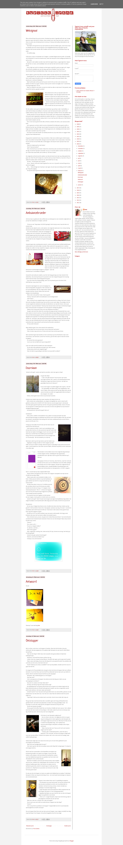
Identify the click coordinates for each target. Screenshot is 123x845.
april (79, 165)
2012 (78, 200)
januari (80, 185)
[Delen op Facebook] (47, 202)
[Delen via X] (46, 202)
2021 (78, 136)
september (81, 153)
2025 (78, 126)
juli (79, 158)
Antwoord (31, 581)
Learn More (94, 4)
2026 (78, 124)
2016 (78, 190)
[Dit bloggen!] (44, 202)
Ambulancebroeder (36, 213)
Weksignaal (31, 30)
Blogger (72, 841)
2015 (78, 193)
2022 (78, 134)
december (80, 146)
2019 (78, 141)
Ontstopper (32, 640)
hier (39, 625)
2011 (78, 202)
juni (79, 160)
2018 (78, 144)
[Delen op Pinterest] (49, 202)
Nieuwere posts (30, 826)
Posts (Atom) (36, 828)
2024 (78, 129)
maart (79, 168)
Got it (101, 4)
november (80, 148)
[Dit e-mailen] (42, 202)
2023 (78, 131)
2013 (78, 197)
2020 (78, 139)
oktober (80, 151)
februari (80, 170)
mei (79, 163)
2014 (78, 195)
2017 (78, 188)
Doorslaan (31, 368)
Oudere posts (67, 826)
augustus (80, 156)
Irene (86, 209)
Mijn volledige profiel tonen (81, 252)
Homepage (49, 826)
